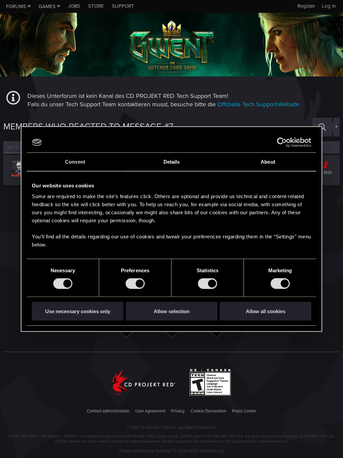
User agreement (150, 411)
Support (123, 6)
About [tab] (268, 162)
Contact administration (108, 411)
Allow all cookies (265, 311)
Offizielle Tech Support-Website (258, 104)
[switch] (135, 283)
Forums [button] (16, 6)
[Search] (322, 127)
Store (96, 6)
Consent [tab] (75, 162)
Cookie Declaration (208, 411)
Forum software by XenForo (171, 451)
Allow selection (172, 311)
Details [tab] (171, 162)
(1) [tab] (12, 147)
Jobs (74, 6)
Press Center (244, 411)
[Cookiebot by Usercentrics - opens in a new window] (282, 142)
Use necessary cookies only (77, 311)
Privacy (178, 411)
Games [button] (47, 6)
